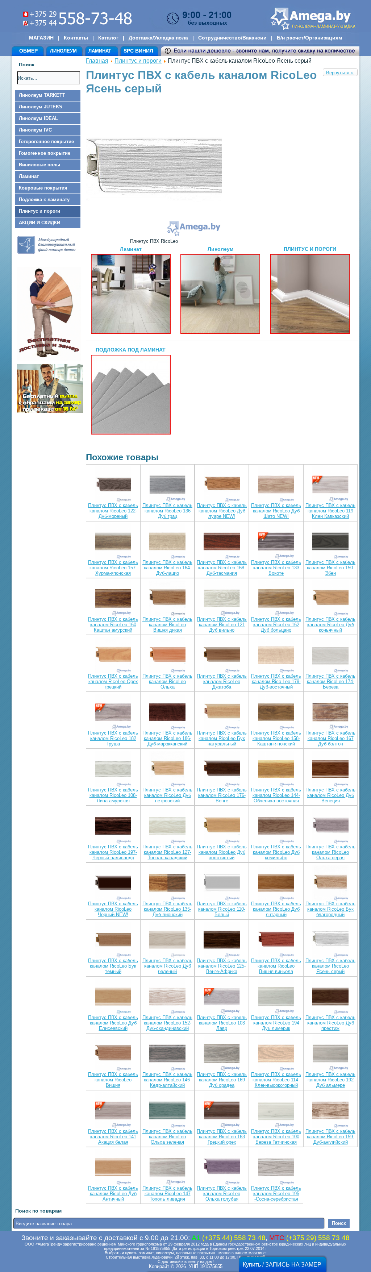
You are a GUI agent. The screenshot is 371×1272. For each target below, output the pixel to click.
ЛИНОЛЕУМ (63, 51)
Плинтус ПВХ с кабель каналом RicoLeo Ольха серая (330, 852)
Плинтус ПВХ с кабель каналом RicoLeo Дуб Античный (113, 1193)
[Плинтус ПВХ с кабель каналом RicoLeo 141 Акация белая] (113, 1111)
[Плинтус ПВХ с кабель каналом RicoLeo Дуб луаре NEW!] (222, 485)
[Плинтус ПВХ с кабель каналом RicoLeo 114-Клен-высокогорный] (276, 1054)
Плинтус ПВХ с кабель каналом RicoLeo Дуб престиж (330, 1023)
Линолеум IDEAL (38, 118)
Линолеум (220, 249)
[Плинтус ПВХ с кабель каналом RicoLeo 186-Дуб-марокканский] (167, 712)
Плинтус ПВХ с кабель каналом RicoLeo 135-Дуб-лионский (167, 909)
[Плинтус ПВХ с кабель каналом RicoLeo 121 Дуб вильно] (222, 599)
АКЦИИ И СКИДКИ (39, 222)
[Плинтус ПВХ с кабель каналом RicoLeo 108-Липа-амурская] (113, 769)
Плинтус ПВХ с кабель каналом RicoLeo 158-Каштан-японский (276, 738)
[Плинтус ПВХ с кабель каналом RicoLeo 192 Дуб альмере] (330, 1054)
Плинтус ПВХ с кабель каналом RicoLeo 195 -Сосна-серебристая (276, 1193)
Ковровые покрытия (43, 188)
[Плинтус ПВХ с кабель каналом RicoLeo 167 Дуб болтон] (330, 712)
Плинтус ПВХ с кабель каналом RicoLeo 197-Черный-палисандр (113, 852)
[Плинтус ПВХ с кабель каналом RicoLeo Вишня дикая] (167, 599)
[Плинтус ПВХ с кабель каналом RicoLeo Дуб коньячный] (330, 599)
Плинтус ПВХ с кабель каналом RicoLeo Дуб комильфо (276, 852)
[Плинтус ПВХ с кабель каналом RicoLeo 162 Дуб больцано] (276, 599)
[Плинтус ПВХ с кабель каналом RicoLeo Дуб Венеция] (330, 769)
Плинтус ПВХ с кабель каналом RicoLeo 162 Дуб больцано (276, 624)
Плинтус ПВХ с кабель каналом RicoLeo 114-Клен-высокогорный (276, 1080)
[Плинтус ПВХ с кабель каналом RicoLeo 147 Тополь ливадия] (167, 1167)
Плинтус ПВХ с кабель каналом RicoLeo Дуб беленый (167, 966)
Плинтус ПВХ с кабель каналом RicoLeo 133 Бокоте (276, 568)
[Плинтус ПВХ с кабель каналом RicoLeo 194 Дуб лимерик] (276, 997)
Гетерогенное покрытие (46, 141)
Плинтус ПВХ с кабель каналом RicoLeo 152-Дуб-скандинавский (167, 1023)
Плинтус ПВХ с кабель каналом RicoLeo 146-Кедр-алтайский (167, 1080)
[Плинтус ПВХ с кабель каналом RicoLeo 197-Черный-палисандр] (113, 826)
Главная (97, 61)
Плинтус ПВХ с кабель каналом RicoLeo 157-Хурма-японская (113, 568)
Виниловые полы (39, 164)
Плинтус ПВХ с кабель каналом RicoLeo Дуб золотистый (222, 852)
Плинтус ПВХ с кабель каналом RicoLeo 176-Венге (222, 795)
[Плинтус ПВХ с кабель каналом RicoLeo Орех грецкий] (113, 655)
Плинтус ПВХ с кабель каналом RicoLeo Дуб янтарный (276, 909)
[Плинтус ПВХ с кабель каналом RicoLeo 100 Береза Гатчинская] (276, 1111)
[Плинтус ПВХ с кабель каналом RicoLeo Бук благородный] (330, 883)
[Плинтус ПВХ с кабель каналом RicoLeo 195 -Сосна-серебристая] (276, 1167)
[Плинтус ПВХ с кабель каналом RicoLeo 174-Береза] (330, 655)
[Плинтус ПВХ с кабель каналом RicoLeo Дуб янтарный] (276, 883)
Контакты (76, 38)
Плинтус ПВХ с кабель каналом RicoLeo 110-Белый (222, 909)
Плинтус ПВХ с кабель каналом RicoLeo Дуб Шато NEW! (276, 511)
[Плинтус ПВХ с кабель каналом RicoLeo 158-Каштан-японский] (276, 712)
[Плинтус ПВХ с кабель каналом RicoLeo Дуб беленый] (167, 940)
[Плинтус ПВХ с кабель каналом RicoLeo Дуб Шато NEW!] (276, 485)
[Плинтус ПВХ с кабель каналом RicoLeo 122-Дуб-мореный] (113, 485)
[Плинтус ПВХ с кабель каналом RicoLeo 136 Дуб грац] (167, 485)
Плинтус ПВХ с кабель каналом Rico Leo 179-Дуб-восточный (276, 681)
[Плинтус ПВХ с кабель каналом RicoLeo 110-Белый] (222, 883)
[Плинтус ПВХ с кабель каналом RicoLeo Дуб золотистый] (222, 826)
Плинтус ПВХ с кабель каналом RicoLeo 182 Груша (113, 738)
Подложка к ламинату (44, 199)
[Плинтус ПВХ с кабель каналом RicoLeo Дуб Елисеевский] (113, 997)
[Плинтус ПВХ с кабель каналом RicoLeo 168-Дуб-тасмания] (222, 542)
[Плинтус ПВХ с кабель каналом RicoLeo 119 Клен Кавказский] (330, 485)
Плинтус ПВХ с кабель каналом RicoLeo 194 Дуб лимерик (276, 1023)
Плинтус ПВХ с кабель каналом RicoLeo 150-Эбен (330, 568)
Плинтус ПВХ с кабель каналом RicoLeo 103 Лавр (222, 1023)
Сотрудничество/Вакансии (232, 38)
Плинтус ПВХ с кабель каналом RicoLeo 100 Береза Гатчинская (276, 1136)
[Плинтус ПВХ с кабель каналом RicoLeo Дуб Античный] (113, 1167)
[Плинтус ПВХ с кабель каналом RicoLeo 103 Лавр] (222, 997)
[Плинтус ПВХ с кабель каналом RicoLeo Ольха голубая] (222, 1167)
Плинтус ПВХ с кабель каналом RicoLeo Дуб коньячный (330, 624)
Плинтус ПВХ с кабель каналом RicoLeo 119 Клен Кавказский (330, 511)
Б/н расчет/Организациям (309, 38)
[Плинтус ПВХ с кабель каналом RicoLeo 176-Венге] (222, 769)
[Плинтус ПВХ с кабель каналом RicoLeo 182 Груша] (113, 712)
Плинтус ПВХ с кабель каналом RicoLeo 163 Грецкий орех (222, 1136)
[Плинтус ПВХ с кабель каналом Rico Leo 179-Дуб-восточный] (276, 655)
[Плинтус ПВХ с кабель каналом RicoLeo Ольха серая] (330, 826)
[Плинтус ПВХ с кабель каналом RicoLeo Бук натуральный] (222, 712)
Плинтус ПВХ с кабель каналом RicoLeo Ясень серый (330, 966)
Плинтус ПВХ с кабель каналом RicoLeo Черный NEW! (113, 909)
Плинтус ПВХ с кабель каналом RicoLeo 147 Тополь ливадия (167, 1193)
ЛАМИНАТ (99, 51)
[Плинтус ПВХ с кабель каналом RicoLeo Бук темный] (113, 940)
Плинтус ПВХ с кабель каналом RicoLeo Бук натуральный (222, 738)
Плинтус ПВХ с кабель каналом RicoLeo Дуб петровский (167, 795)
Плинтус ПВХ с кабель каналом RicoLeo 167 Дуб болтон (330, 738)
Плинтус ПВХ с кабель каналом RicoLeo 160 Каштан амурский (113, 624)
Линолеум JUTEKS (40, 106)
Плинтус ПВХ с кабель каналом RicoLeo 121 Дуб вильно (222, 624)
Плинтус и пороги (39, 211)
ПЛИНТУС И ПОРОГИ (310, 249)
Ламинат (29, 176)
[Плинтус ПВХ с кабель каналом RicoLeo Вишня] (113, 1054)
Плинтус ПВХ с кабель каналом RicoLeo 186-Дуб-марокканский (167, 738)
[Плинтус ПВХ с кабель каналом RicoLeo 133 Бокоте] (276, 542)
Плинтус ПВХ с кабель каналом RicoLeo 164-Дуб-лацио (167, 568)
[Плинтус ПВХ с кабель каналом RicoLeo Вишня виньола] (276, 940)
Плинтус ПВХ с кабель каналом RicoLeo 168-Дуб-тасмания (222, 568)
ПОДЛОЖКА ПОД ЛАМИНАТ (131, 350)
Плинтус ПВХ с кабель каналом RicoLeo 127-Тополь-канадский (167, 852)
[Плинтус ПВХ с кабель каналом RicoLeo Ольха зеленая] (167, 1111)
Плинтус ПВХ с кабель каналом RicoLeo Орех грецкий (113, 681)
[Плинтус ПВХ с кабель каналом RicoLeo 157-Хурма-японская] (113, 542)
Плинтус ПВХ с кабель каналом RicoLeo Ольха (167, 681)
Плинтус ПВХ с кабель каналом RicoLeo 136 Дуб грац (167, 511)
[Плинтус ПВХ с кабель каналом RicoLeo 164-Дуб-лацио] (167, 542)
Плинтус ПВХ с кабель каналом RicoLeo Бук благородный (330, 909)
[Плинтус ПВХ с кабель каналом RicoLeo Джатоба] (222, 655)
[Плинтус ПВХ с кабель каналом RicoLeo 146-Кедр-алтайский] (167, 1054)
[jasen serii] (154, 235)
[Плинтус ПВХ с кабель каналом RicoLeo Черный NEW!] (113, 883)
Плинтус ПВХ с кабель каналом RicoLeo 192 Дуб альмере (330, 1080)
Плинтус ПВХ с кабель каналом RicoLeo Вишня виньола (276, 966)
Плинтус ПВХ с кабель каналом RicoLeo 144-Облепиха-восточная (276, 795)
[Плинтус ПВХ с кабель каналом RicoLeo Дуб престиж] (330, 997)
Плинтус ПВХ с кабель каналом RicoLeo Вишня (113, 1080)
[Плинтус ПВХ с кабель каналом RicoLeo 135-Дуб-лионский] (167, 883)
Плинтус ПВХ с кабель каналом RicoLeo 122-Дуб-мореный (113, 511)
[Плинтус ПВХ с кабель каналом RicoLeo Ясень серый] (330, 940)
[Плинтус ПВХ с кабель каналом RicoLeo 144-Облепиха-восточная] (276, 769)
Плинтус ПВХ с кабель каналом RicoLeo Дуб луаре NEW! (222, 511)
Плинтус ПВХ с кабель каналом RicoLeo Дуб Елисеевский (113, 1023)
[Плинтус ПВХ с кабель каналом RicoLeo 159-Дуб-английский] (330, 1111)
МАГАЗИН (41, 38)
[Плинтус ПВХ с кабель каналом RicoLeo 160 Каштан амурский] (113, 599)
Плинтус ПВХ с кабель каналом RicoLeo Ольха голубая (222, 1193)
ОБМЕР (28, 51)
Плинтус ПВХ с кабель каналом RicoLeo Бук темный (113, 966)
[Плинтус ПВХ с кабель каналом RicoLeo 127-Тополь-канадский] (167, 826)
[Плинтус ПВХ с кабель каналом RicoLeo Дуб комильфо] (276, 826)
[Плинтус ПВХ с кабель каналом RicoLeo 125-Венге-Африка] (222, 940)
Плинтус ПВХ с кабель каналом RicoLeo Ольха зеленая (167, 1136)
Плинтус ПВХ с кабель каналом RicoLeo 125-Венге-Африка (222, 966)
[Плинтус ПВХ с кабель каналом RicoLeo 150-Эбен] (330, 542)
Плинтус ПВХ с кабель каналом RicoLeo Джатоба (222, 681)
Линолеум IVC (35, 130)
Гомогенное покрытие (44, 153)
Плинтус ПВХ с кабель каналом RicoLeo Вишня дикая (167, 624)
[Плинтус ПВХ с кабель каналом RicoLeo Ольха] (167, 655)
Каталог (108, 38)
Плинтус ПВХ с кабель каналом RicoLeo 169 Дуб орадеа (222, 1080)
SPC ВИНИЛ (138, 51)
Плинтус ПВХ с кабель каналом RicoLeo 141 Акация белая (113, 1136)
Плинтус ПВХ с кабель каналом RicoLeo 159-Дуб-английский (330, 1136)
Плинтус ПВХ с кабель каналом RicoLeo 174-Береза (330, 681)
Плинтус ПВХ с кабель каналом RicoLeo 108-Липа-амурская (113, 795)
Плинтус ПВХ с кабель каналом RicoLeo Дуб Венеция (330, 795)
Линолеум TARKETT (42, 95)
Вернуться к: (340, 72)
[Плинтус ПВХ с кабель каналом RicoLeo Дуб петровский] (167, 769)
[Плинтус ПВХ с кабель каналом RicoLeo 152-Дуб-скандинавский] (167, 997)
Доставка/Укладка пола (158, 38)
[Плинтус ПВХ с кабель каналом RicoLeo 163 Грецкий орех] (222, 1111)
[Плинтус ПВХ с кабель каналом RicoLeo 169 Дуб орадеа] (222, 1054)
